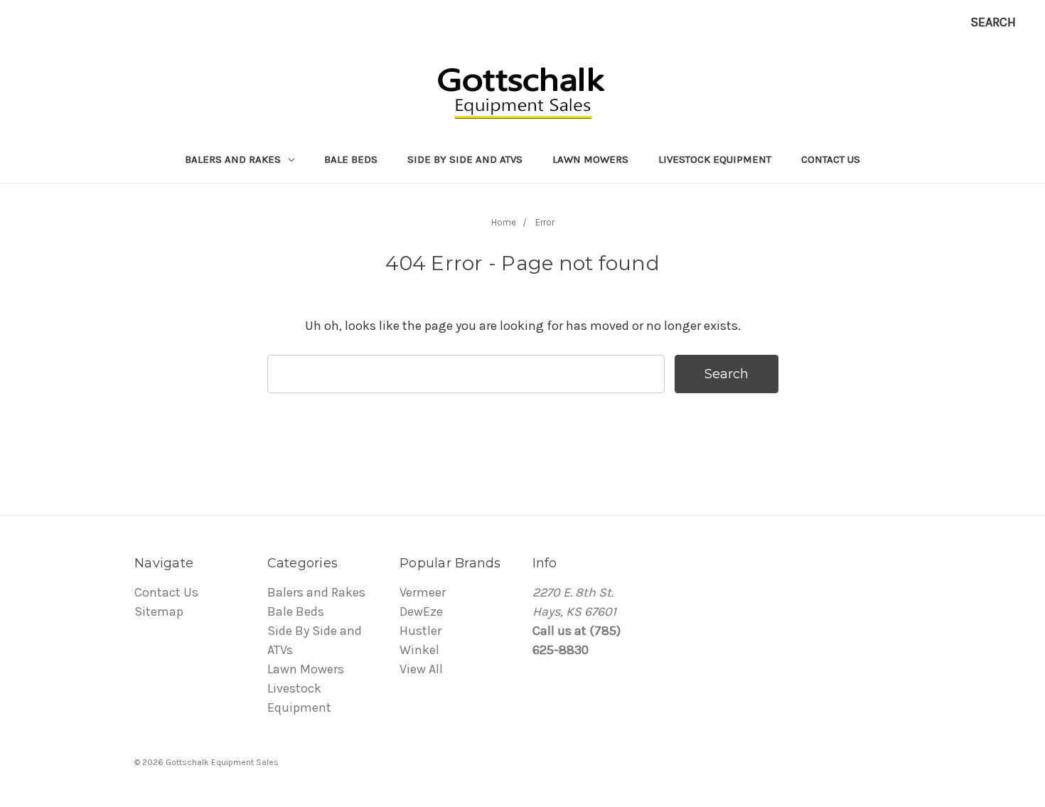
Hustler (420, 630)
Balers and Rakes (234, 159)
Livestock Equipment (714, 159)
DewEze (421, 611)
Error (544, 222)
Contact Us (830, 159)
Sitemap (158, 611)
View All (421, 669)
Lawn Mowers (590, 159)
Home (503, 222)
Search (993, 22)
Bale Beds (350, 159)
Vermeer (423, 592)
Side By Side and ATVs (464, 159)
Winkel (419, 650)
